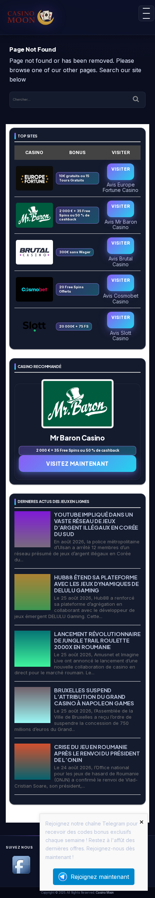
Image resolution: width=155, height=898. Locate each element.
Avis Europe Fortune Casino (120, 187)
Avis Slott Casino (120, 335)
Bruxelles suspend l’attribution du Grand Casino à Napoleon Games (94, 696)
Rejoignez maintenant (100, 876)
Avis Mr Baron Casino (121, 224)
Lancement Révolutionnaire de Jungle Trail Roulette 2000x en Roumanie (97, 640)
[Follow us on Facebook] (21, 872)
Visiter (120, 169)
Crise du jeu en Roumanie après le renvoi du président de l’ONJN (97, 753)
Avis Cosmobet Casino (120, 298)
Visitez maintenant (77, 463)
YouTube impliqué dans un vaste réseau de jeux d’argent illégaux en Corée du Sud (96, 524)
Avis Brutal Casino (120, 261)
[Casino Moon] (38, 16)
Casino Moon (105, 892)
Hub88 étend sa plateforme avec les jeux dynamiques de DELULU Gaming (96, 583)
